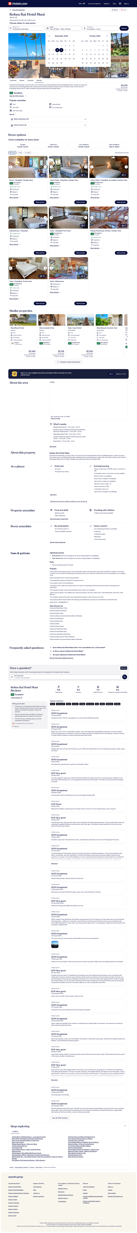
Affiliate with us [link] (63, 1188)
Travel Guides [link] (112, 1193)
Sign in (126, 4)
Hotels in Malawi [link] (13, 1196)
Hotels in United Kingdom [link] (15, 1190)
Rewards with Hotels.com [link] (115, 1196)
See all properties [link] (19, 10)
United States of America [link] (21, 1167)
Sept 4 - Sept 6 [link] (114, 146)
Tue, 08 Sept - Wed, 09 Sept (60, 29)
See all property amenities (59, 519)
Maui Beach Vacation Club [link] (77, 1153)
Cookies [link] (85, 1193)
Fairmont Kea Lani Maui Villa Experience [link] (81, 1137)
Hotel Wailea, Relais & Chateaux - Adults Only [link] (83, 1149)
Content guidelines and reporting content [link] (93, 1197)
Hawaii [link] (32, 1167)
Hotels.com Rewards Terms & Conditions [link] (91, 1202)
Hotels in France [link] (13, 1209)
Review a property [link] (38, 1196)
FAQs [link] (34, 1190)
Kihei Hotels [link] (39, 1167)
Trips (114, 4)
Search (124, 28)
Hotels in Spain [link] (12, 1199)
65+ (124, 75)
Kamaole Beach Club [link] (75, 1155)
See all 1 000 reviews (17, 96)
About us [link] (110, 1186)
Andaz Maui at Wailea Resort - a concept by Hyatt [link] (29, 1137)
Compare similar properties (69, 362)
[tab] (15, 1131)
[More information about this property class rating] (16, 17)
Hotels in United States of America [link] (18, 1193)
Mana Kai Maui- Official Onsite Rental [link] (81, 1144)
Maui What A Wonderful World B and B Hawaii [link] (27, 1139)
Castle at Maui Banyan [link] (19, 1146)
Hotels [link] (11, 1167)
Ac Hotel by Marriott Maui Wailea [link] (79, 1146)
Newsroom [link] (61, 1191)
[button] (57, 46)
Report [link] (17, 726)
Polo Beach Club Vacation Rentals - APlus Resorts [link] (28, 1160)
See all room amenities (58, 542)
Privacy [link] (85, 1190)
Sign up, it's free (121, 374)
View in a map (55, 418)
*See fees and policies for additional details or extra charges (67, 501)
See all (12, 114)
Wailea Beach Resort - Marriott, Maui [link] (24, 1144)
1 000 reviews (15, 698)
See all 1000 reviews (60, 1118)
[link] (123, 10)
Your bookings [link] (37, 1186)
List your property (94, 4)
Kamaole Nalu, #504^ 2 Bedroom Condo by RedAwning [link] (30, 1155)
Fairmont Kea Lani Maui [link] (76, 1140)
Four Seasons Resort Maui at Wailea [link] (80, 1139)
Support (106, 4)
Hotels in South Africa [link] (14, 1186)
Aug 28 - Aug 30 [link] (83, 146)
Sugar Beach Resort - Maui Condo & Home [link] (26, 1149)
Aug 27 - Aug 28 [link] (53, 146)
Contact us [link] (36, 1193)
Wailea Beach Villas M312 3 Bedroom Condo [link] (26, 1153)
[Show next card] (127, 336)
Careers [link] (110, 1190)
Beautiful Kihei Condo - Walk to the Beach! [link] (82, 1151)
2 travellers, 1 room (94, 29)
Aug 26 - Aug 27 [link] (22, 146)
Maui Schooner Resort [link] (75, 1157)
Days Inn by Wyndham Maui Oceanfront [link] (25, 1140)
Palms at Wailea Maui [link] (75, 1148)
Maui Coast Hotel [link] (18, 1142)
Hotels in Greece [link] (13, 1206)
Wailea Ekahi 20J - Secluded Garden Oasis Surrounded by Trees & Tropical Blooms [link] (37, 1157)
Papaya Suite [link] (16, 1151)
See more (53, 446)
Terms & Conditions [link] (88, 1186)
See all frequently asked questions (61, 658)
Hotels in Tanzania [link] (13, 1203)
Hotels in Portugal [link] (13, 1212)
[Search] (124, 677)
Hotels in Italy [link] (12, 1215)
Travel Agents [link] (62, 1201)
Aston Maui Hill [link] (17, 1148)
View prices (40, 202)
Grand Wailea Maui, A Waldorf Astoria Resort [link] (83, 1142)
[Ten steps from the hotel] (54, 944)
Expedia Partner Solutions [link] (65, 1195)
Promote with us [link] (63, 1198)
